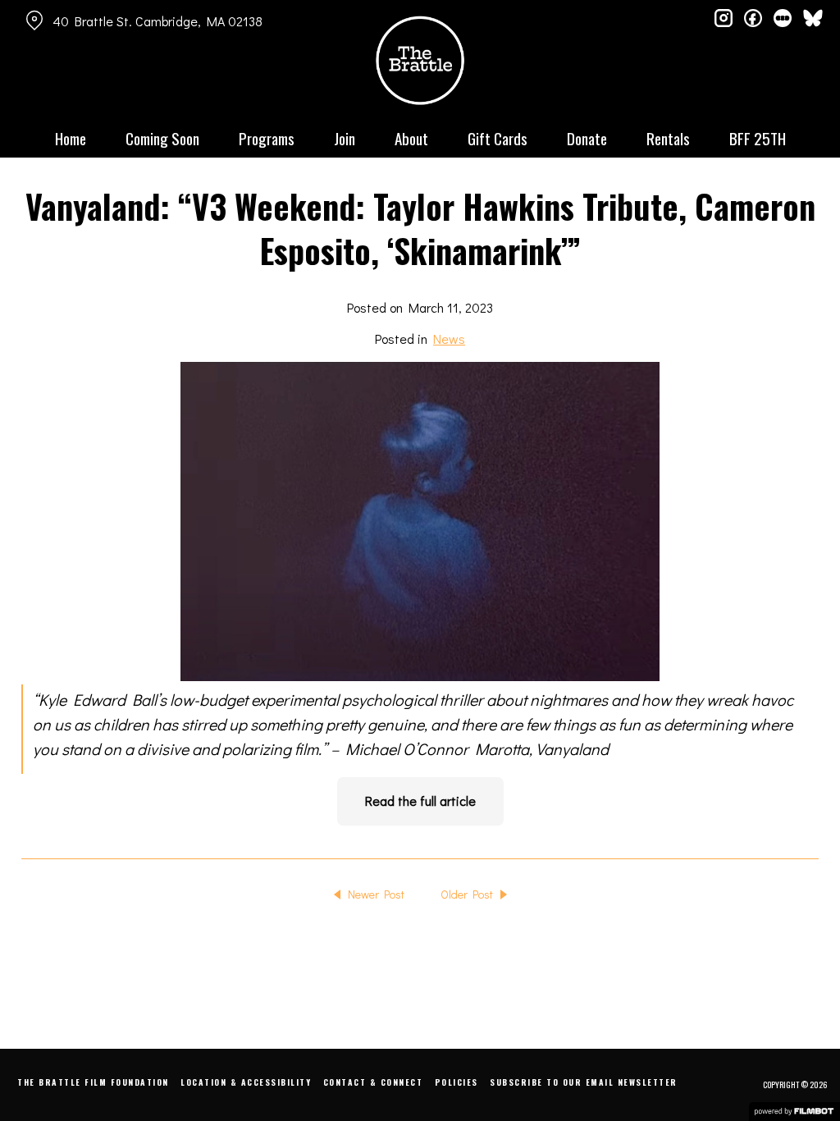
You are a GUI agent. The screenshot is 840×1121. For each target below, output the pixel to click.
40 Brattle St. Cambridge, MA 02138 (157, 21)
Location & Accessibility (245, 1082)
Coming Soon (162, 137)
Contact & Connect (373, 1082)
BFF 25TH (757, 137)
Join (344, 137)
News (449, 338)
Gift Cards (497, 137)
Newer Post (376, 894)
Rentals (668, 137)
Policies (456, 1082)
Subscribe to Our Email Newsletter (584, 1082)
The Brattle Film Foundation (93, 1082)
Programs (266, 137)
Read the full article (420, 800)
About (411, 137)
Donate (587, 137)
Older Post (467, 894)
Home (70, 137)
